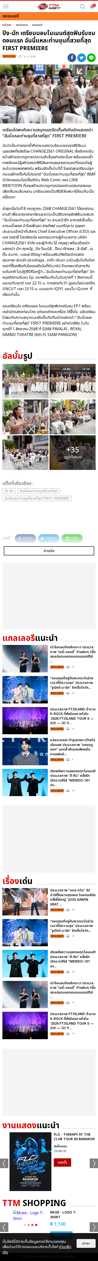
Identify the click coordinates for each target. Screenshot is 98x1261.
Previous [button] (4, 1163)
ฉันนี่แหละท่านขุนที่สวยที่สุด (39, 491)
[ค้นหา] (82, 6)
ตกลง (86, 1243)
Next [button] (94, 1163)
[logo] (49, 6)
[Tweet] (81, 57)
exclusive (22, 25)
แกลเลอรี (37, 25)
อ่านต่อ (49, 551)
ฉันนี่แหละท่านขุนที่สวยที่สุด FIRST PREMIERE (37, 498)
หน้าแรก (6, 25)
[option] (49, 1161)
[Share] (72, 57)
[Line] (91, 57)
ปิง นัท (9, 491)
